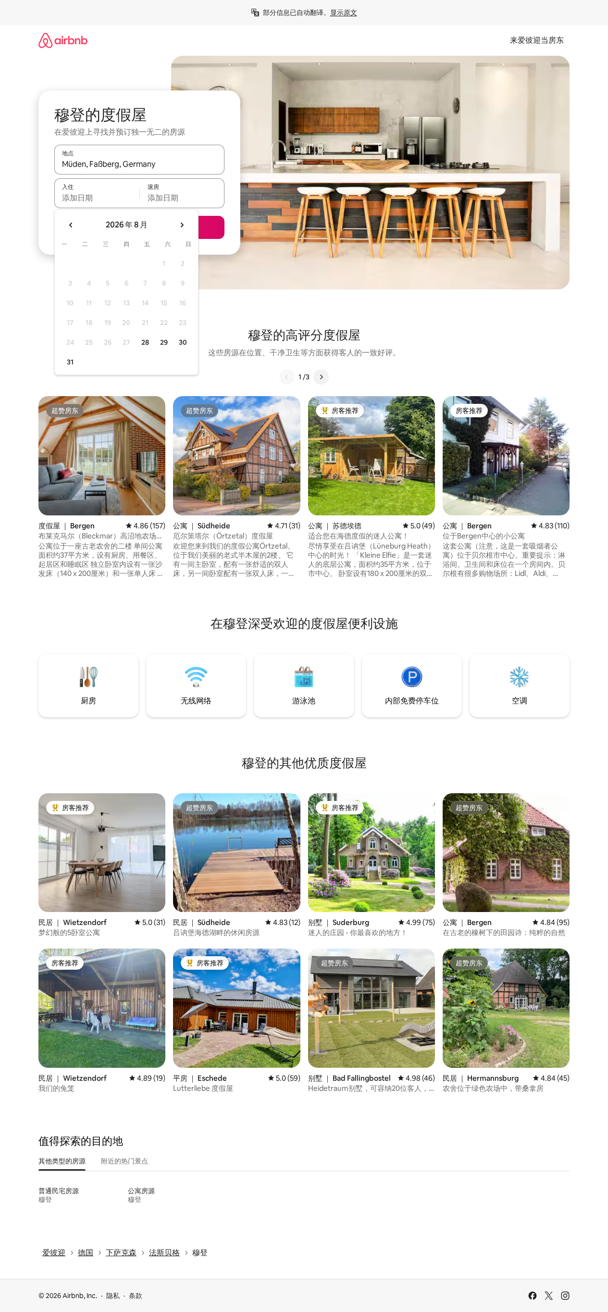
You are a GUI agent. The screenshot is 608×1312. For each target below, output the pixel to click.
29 (164, 342)
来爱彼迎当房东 (537, 40)
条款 (135, 1295)
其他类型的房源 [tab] (62, 1161)
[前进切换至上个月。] (71, 225)
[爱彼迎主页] (62, 40)
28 (145, 342)
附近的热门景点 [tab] (124, 1161)
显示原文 (343, 12)
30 (183, 342)
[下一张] (321, 377)
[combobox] (139, 164)
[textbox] (97, 197)
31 (70, 362)
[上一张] (287, 377)
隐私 (113, 1295)
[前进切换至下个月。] (182, 225)
